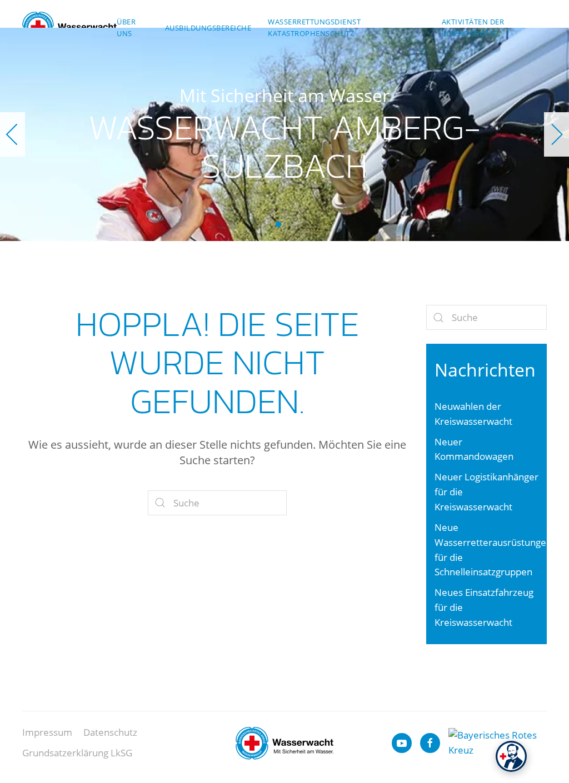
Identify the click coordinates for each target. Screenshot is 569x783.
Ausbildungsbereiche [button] (208, 28)
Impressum (47, 732)
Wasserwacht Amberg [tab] (290, 224)
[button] (12, 134)
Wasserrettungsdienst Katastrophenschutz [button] (314, 27)
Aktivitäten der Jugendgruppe (473, 27)
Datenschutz (110, 732)
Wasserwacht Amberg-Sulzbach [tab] (278, 224)
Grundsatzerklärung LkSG (77, 752)
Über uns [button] (126, 27)
